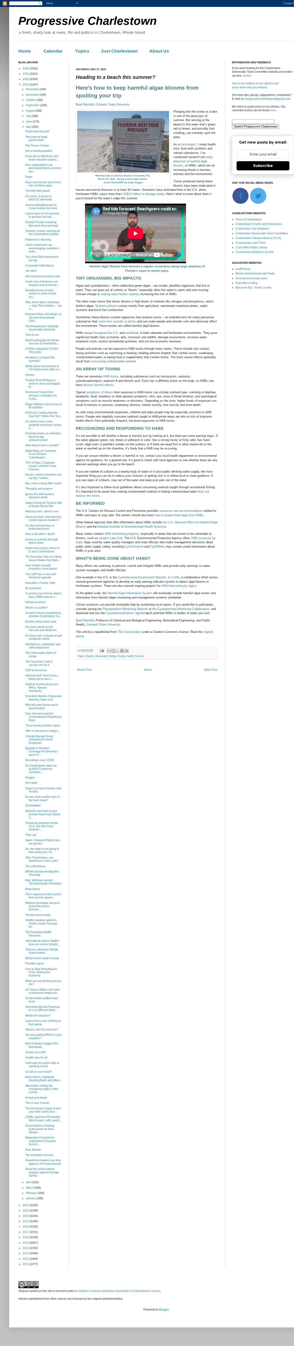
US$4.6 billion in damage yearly (143, 194)
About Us (159, 51)
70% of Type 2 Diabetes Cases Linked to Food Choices (40, 466)
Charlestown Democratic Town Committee (261, 233)
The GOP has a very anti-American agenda (41, 576)
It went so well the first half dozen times (41, 541)
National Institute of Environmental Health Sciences (132, 526)
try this (247, 75)
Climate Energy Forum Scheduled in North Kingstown (39, 740)
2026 (26, 68)
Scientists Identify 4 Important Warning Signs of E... (43, 698)
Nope (28, 176)
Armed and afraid (36, 1097)
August (30, 110)
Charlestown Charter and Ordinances (258, 224)
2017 (26, 1232)
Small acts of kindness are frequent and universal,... (42, 283)
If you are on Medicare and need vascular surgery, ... (42, 158)
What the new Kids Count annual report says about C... (42, 814)
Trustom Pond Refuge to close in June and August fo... (42, 383)
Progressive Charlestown (87, 20)
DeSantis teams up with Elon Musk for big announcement (43, 437)
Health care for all (36, 1057)
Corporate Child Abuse (39, 265)
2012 (26, 1258)
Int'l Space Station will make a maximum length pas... (42, 991)
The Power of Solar (37, 145)
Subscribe (263, 165)
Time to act (32, 334)
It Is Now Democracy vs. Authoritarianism (40, 527)
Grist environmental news (251, 278)
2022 (26, 1205)
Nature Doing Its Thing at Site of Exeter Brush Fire (43, 504)
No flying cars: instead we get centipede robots (43, 637)
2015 (26, 1242)
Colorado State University (113, 104)
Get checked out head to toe (42, 276)
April (29, 1182)
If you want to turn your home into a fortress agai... (43, 184)
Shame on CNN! (35, 1052)
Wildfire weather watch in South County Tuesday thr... (41, 923)
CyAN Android (134, 546)
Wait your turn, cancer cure (42, 511)
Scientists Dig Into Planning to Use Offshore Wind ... (42, 1008)
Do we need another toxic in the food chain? (42, 798)
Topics (82, 51)
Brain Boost (32, 889)
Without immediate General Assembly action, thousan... (42, 906)
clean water (101, 656)
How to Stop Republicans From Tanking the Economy (41, 972)
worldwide (131, 333)
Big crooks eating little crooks (43, 483)
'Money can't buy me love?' (42, 1029)
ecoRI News (243, 269)
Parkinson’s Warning (38, 239)
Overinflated (32, 805)
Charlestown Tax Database (252, 228)
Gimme (29, 375)
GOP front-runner (36, 670)
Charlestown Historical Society (254, 252)
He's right (31, 782)
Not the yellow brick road (40, 621)
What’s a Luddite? (36, 607)
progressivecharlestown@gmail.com (268, 98)
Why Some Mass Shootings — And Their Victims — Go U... (43, 305)
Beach (89, 656)
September (33, 105)
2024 (26, 79)
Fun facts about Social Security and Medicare (41, 628)
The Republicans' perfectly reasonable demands (41, 328)
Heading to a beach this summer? (40, 359)
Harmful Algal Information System (129, 593)
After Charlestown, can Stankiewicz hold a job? (41, 859)
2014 (26, 1248)
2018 (26, 1226)
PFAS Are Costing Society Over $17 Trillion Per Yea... (43, 414)
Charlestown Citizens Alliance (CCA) (258, 238)
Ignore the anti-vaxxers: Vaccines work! (39, 496)
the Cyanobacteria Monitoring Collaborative (180, 609)
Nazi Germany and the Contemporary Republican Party (43, 717)
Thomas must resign (38, 915)
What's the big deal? (38, 1015)
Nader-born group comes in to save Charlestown (42, 549)
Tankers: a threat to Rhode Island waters (41, 951)
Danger (30, 777)
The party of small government (36, 138)
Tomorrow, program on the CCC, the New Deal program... (41, 826)
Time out (30, 834)
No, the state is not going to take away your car (42, 850)
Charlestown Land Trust (250, 242)
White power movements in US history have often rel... (43, 368)
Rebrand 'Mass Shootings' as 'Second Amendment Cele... (43, 317)
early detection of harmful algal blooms (193, 161)
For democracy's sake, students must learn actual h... (43, 425)
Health (129, 656)
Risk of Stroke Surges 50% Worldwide (42, 1045)
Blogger (164, 1309)
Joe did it (31, 270)
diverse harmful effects (98, 385)
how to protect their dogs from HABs (179, 515)
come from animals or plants (117, 321)
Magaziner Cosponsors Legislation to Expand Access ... (40, 1141)
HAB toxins (111, 376)
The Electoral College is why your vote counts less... (43, 1110)
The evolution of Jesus (39, 1155)
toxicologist (188, 144)
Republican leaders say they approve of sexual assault (43, 1162)
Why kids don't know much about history (41, 706)
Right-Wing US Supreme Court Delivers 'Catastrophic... (40, 454)
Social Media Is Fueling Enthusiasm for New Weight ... (39, 1129)
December (33, 89)
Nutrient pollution (106, 305)
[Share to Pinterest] (126, 650)
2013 (26, 1253)
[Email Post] (102, 650)
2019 (26, 1221)
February (32, 1193)
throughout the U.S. (106, 333)
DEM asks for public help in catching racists (42, 1064)
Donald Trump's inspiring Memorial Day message (41, 224)
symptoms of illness (99, 392)
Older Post (210, 669)
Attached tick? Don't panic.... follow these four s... (42, 677)
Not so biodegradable (38, 150)
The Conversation (129, 632)
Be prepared (33, 588)
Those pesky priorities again (42, 725)
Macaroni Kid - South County (253, 287)
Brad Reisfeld (85, 104)
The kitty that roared (37, 190)
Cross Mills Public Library (251, 247)
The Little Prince (35, 866)
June (29, 121)
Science (139, 656)
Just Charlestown (119, 51)
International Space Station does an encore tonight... (42, 942)
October (31, 100)
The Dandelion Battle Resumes (38, 934)
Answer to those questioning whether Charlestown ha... (43, 614)
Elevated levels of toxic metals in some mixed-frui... (41, 294)
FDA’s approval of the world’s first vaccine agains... (43, 896)
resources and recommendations (181, 510)
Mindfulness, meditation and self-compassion (42, 646)
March (30, 1187)
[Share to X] (118, 650)
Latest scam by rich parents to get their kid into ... (42, 215)
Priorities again (34, 963)
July (28, 116)
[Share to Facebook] (122, 650)
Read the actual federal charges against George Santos (42, 1172)
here (273, 110)
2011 (26, 1264)
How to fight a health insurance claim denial (41, 567)
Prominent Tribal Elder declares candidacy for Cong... (41, 395)
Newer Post (84, 669)
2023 (26, 84)
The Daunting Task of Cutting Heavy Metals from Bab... (43, 558)
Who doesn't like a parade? (42, 445)
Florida (121, 656)
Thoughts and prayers (39, 488)
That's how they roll (37, 131)
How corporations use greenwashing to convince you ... (43, 168)
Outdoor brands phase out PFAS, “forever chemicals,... (41, 687)
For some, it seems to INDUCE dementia (38, 198)
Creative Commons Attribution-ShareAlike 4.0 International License (119, 1291)
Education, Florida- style (40, 582)
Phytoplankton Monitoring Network (125, 609)
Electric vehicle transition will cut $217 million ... (43, 476)
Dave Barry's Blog (246, 283)
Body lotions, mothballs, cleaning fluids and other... (43, 1078)
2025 (26, 73)
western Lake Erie (111, 538)
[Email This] (109, 650)
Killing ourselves (35, 602)
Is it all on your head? (38, 1071)
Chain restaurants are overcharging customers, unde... (42, 248)
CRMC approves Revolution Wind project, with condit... (43, 1118)
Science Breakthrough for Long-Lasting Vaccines (41, 206)
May (29, 126)
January (31, 1198)
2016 (26, 1237)
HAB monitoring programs (122, 533)
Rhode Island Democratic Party (254, 273)
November (33, 94)
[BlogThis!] (113, 650)
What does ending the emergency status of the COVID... (41, 1089)
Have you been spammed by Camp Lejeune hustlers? (43, 518)
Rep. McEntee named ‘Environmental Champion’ (43, 882)
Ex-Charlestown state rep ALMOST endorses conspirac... (41, 769)
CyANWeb (157, 546)
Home (24, 51)
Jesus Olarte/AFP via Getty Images (123, 182)
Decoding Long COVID (39, 760)
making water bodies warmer (119, 294)
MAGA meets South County (42, 958)
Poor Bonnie (33, 1149)
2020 (26, 1216)
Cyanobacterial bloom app (123, 613)
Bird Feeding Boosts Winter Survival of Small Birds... (42, 342)
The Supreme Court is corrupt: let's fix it (39, 663)
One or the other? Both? (40, 534)
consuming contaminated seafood (113, 361)
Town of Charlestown (248, 219)
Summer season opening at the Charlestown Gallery (42, 232)
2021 (26, 1210)
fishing (112, 656)
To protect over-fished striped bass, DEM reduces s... (43, 595)
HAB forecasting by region (178, 585)
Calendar (52, 51)
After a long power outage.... (42, 730)
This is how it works (37, 1103)
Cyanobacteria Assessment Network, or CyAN (148, 577)
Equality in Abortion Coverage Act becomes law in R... (41, 751)
